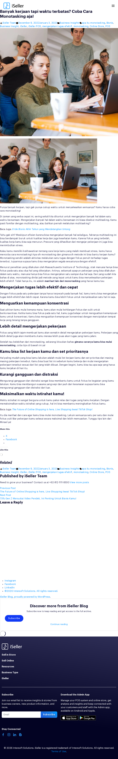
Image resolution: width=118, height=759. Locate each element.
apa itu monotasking (93, 23)
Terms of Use (58, 751)
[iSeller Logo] (13, 6)
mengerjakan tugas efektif (57, 26)
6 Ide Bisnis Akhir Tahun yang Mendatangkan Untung (41, 229)
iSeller (23, 26)
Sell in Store (9, 655)
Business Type (10, 672)
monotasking (81, 26)
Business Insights (70, 23)
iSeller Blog (6, 597)
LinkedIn (10, 588)
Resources (8, 666)
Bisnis (109, 23)
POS (107, 26)
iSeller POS (34, 26)
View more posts (79, 482)
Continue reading (59, 624)
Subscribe (14, 618)
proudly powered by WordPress (32, 597)
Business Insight (9, 26)
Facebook (10, 584)
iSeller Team (9, 23)
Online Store (97, 26)
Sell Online (8, 661)
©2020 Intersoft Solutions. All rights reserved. (31, 591)
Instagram (10, 581)
